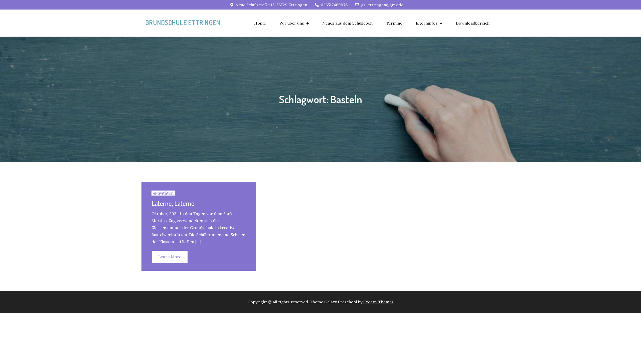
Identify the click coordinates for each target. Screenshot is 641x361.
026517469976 (334, 4)
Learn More (169, 256)
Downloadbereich (473, 23)
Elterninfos (426, 23)
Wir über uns (291, 23)
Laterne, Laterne (173, 203)
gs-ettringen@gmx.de (382, 4)
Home (260, 23)
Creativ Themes (378, 301)
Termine (394, 23)
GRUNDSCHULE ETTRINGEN (182, 22)
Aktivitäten (163, 193)
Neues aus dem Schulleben (347, 23)
